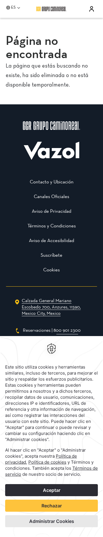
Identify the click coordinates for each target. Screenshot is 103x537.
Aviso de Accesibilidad (51, 241)
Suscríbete (51, 255)
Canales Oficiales (51, 197)
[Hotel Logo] (51, 133)
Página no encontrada (37, 48)
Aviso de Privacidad (51, 211)
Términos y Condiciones (51, 226)
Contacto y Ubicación (52, 182)
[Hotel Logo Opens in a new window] (51, 158)
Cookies (51, 270)
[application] (51, 436)
